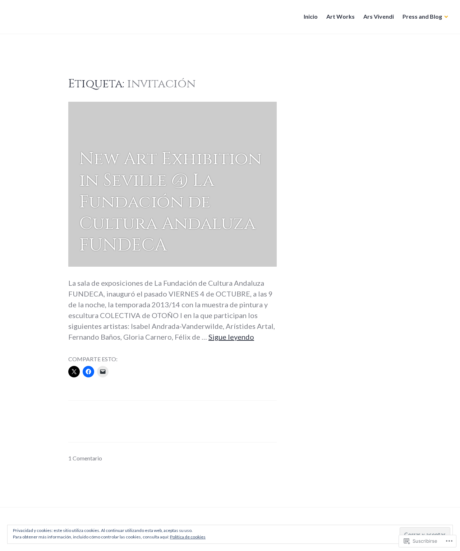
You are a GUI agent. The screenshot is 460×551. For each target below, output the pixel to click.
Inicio (311, 16)
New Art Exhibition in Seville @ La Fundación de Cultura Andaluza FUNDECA (170, 202)
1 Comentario (85, 458)
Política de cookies (188, 536)
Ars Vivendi (378, 16)
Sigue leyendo (231, 336)
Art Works (340, 16)
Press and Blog (422, 16)
